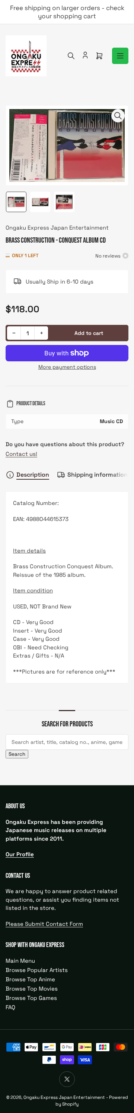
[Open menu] (120, 56)
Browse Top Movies (32, 988)
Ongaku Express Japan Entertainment (57, 227)
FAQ (10, 1007)
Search (17, 754)
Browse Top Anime (30, 979)
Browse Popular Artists (37, 969)
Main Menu (20, 960)
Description (32, 475)
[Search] (71, 56)
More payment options (67, 367)
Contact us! (21, 453)
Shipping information (97, 475)
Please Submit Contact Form (44, 923)
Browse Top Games (31, 997)
